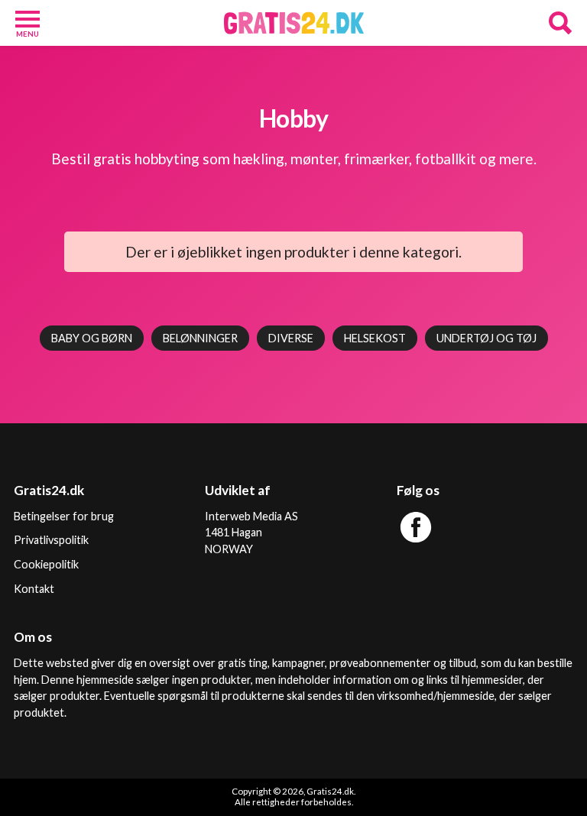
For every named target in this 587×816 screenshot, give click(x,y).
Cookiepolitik (46, 564)
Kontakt (34, 588)
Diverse (290, 338)
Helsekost (375, 338)
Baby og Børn (91, 338)
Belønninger (200, 338)
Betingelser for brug (64, 516)
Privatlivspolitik (51, 539)
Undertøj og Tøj (486, 338)
